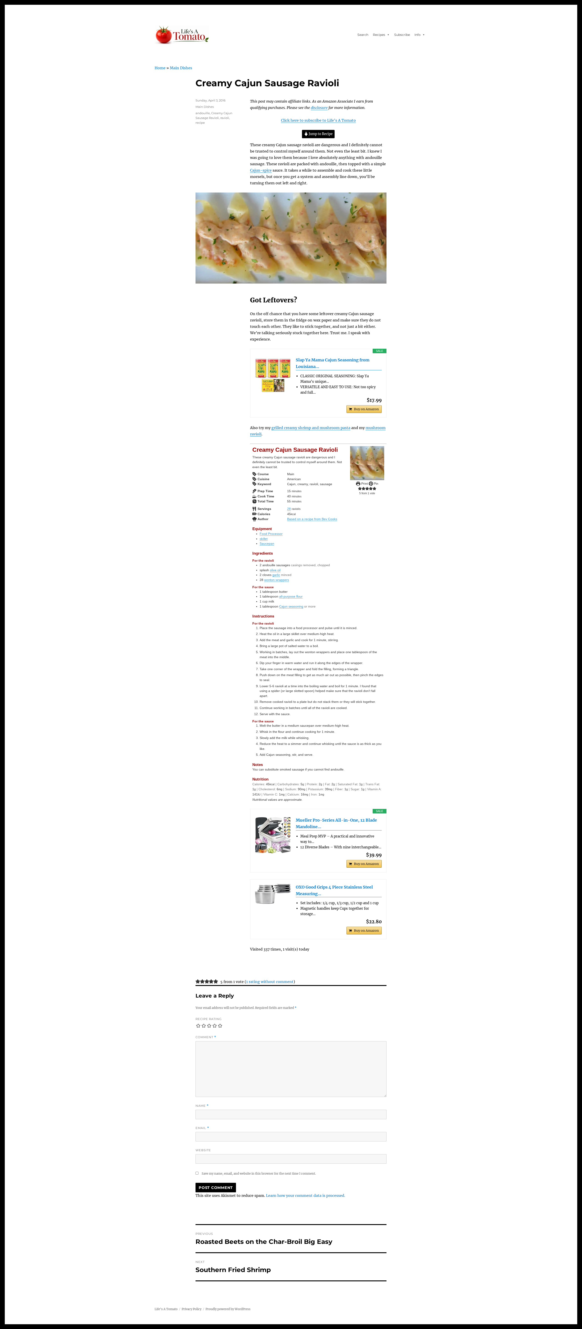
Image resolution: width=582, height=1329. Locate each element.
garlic (276, 575)
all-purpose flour (291, 596)
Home (160, 68)
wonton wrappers (276, 580)
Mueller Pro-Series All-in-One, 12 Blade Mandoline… (336, 823)
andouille (203, 113)
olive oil (275, 570)
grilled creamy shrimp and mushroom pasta (310, 427)
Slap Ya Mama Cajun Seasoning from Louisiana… (332, 363)
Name (202, 1106)
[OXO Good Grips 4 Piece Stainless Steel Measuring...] (273, 894)
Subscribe (402, 35)
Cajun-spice (261, 170)
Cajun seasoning (291, 606)
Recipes (379, 35)
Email (202, 1128)
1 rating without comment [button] (270, 981)
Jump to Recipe (320, 134)
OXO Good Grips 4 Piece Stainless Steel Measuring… (334, 890)
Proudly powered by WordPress (228, 1309)
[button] (360, 488)
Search (362, 35)
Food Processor (271, 534)
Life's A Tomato (166, 1309)
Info (417, 35)
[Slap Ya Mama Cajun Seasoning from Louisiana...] (273, 375)
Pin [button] (375, 483)
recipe (200, 122)
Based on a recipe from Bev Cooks (312, 519)
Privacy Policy (191, 1309)
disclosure (319, 107)
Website (203, 1150)
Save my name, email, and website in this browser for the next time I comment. (259, 1174)
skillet (264, 539)
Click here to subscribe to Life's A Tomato (318, 120)
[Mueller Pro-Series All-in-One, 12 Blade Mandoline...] (273, 835)
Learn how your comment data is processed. (305, 1195)
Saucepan (267, 543)
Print (364, 483)
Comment (206, 1037)
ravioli (224, 118)
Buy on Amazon (366, 409)
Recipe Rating (209, 1019)
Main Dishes (181, 68)
